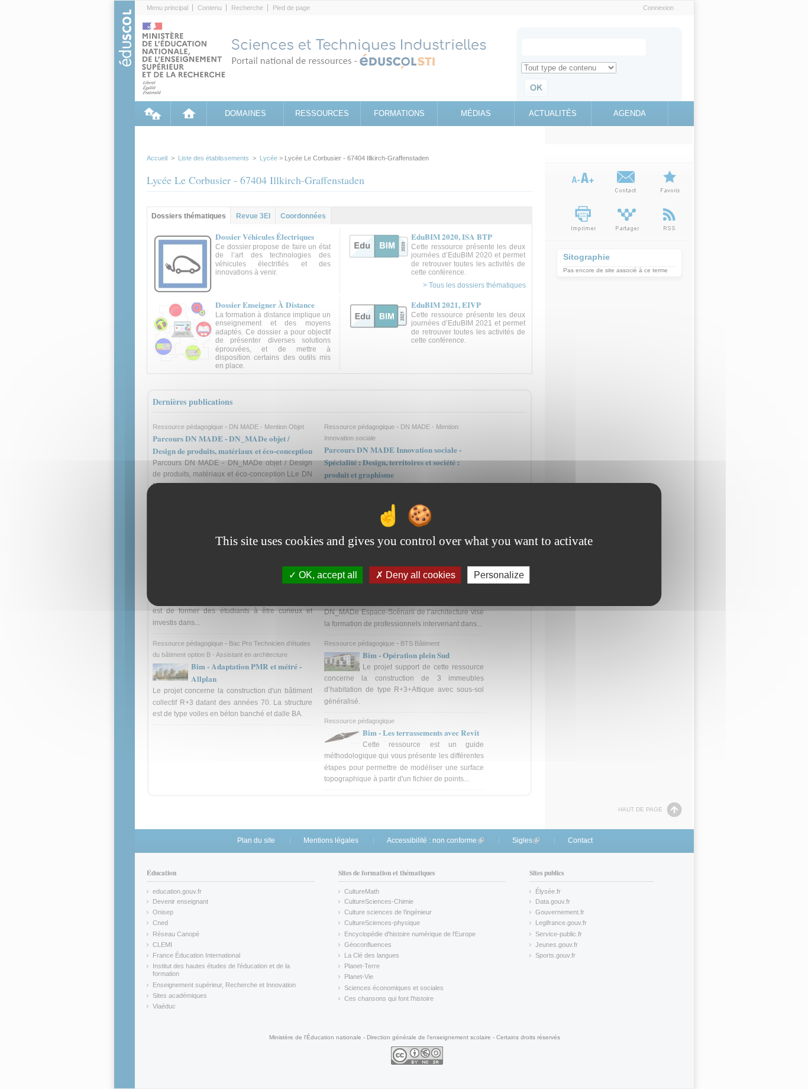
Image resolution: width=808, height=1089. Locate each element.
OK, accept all (326, 575)
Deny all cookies (419, 575)
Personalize (499, 575)
